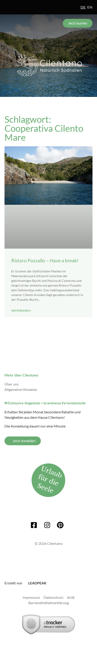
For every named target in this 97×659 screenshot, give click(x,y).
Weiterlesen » (21, 310)
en (89, 7)
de (83, 7)
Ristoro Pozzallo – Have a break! (45, 260)
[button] (88, 36)
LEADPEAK (37, 583)
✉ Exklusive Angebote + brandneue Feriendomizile (45, 403)
